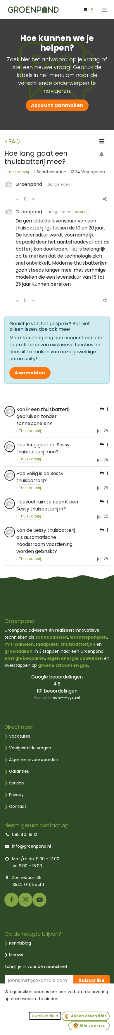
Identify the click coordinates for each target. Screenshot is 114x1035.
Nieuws (16, 955)
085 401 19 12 (24, 834)
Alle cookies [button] (91, 1025)
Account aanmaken (57, 105)
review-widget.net (66, 697)
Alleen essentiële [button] (88, 1015)
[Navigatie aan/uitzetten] (104, 9)
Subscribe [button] (92, 980)
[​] (11, 899)
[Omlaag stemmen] (33, 199)
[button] (45, 1015)
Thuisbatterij (18, 171)
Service (14, 783)
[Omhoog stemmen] (17, 199)
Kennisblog (20, 943)
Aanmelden (30, 372)
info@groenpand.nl (31, 846)
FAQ (14, 141)
